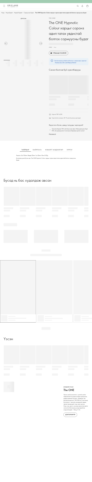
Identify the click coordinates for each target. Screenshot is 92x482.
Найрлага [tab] (37, 150)
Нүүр (2, 13)
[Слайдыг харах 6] (42, 63)
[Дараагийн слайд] (40, 43)
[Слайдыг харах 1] (7, 63)
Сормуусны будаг (29, 13)
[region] (23, 39)
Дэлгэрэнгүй (52, 134)
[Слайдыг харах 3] (21, 63)
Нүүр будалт (9, 13)
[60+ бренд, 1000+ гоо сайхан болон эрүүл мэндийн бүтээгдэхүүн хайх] (77, 6)
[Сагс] (87, 6)
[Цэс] (4, 6)
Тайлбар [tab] (25, 150)
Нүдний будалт (18, 13)
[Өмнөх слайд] (5, 43)
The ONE (52, 18)
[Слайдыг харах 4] (28, 63)
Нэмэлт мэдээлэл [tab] (54, 150)
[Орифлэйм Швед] (12, 5)
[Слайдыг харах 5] (35, 63)
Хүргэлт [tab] (70, 150)
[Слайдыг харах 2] (14, 63)
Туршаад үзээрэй (59, 53)
